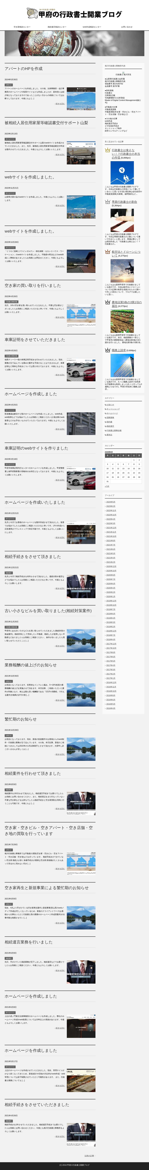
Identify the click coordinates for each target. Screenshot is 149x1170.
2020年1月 (110, 597)
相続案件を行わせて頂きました (33, 773)
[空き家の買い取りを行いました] (81, 325)
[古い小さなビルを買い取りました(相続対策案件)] (81, 651)
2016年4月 (110, 708)
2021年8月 (110, 541)
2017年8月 (110, 652)
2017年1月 (110, 678)
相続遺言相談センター (57, 27)
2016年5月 (110, 704)
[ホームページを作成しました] (81, 434)
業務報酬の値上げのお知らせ (31, 665)
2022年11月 (111, 511)
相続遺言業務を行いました (29, 942)
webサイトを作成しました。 (30, 177)
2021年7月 (110, 545)
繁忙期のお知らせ (21, 719)
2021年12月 (111, 528)
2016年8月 (110, 695)
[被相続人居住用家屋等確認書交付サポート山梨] (81, 163)
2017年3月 (110, 670)
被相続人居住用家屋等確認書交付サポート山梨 (46, 123)
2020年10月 (111, 571)
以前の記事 (89, 1156)
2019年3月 (110, 622)
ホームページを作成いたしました (35, 502)
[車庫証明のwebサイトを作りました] (81, 488)
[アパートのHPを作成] (81, 108)
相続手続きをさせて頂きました (33, 556)
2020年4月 (110, 588)
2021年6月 (110, 549)
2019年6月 (110, 614)
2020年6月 (110, 584)
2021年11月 (111, 532)
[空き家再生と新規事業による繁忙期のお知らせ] (81, 928)
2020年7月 (110, 579)
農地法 (109, 435)
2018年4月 (110, 640)
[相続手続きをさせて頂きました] (81, 596)
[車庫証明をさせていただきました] (81, 379)
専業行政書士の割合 (124, 201)
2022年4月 (110, 519)
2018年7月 (110, 635)
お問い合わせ (126, 27)
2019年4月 (110, 618)
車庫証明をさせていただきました (35, 339)
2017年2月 (110, 674)
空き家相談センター (22, 27)
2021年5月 (110, 554)
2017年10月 (111, 648)
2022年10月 (111, 515)
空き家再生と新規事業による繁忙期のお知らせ (47, 888)
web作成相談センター (92, 27)
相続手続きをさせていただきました (37, 1104)
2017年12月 (111, 644)
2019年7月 (110, 609)
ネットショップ (113, 409)
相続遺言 (9, 573)
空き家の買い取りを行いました (33, 285)
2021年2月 (110, 562)
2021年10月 (111, 536)
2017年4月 (110, 665)
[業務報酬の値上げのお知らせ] (81, 705)
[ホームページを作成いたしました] (81, 542)
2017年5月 (110, 661)
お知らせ (9, 85)
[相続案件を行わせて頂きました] (81, 813)
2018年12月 (111, 631)
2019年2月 (110, 627)
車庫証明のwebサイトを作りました (36, 448)
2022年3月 (110, 523)
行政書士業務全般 (11, 302)
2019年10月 (111, 605)
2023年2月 (110, 506)
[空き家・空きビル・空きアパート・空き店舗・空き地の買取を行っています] (81, 873)
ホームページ (10, 139)
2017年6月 (110, 657)
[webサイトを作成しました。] (81, 217)
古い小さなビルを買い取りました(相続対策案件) (48, 610)
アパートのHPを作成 (23, 68)
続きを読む (60, 104)
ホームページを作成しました (31, 394)
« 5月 (107, 486)
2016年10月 (111, 691)
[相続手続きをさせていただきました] (81, 1144)
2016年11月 (111, 687)
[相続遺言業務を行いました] (81, 982)
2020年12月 (111, 566)
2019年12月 (111, 601)
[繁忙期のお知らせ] (81, 759)
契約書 (109, 422)
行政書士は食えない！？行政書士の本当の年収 (126, 154)
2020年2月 (110, 592)
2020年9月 (110, 575)
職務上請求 (119, 350)
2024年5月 (110, 502)
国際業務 (110, 418)
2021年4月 (110, 558)
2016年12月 (111, 683)
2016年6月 (110, 700)
